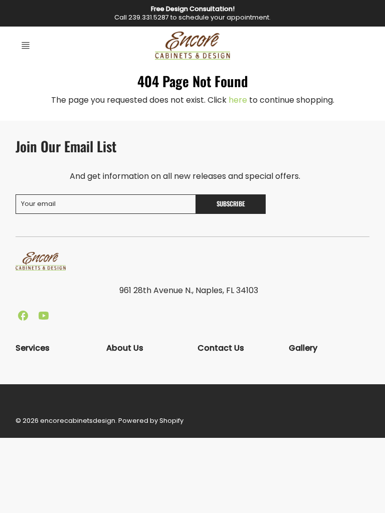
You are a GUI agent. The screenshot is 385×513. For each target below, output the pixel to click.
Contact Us (221, 348)
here (238, 100)
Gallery (303, 348)
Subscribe (231, 203)
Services (33, 348)
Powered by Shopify (150, 420)
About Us (124, 348)
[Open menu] (26, 46)
